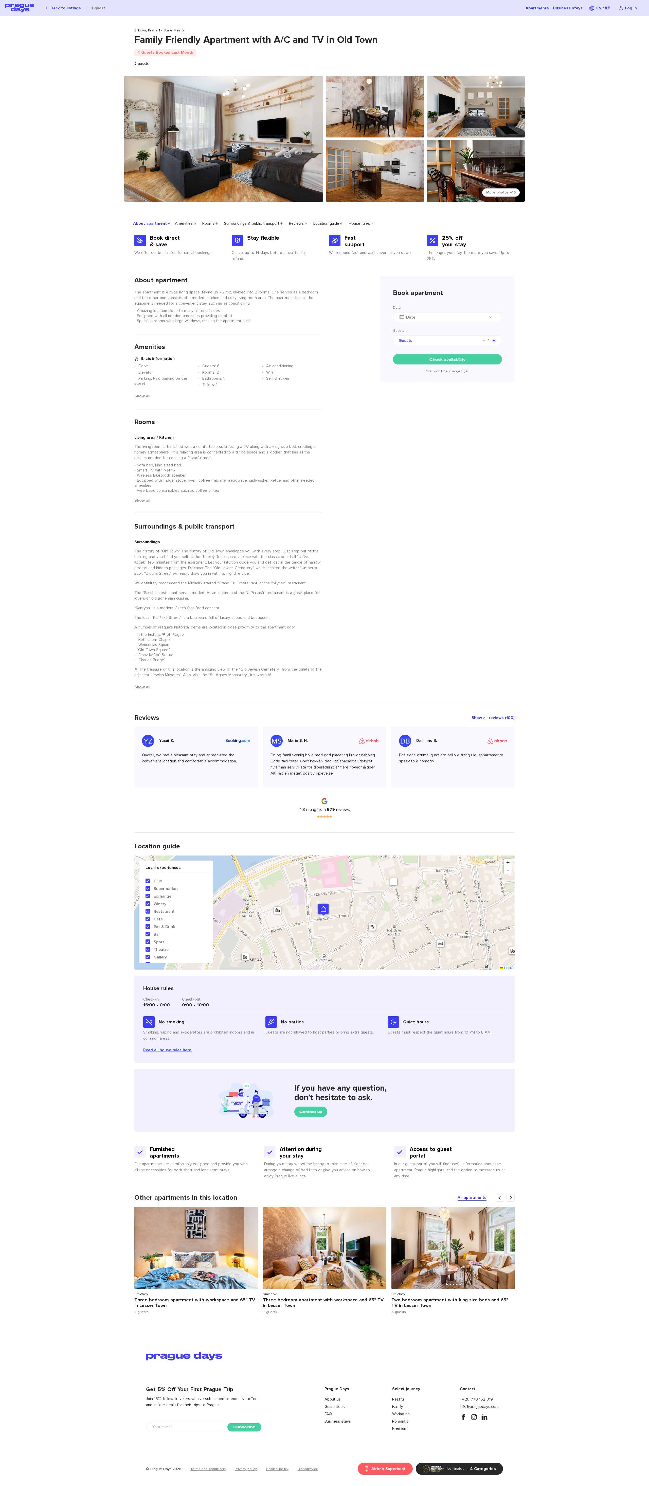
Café (158, 919)
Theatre (161, 950)
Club (158, 881)
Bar (157, 934)
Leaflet (508, 967)
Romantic (400, 1421)
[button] (323, 909)
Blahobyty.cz (308, 1469)
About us (332, 1399)
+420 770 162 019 (476, 1399)
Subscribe (244, 1427)
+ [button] (508, 862)
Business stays (568, 8)
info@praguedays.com (479, 1407)
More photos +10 (501, 192)
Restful (398, 1399)
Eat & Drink (164, 927)
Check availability (447, 359)
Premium (399, 1428)
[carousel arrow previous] (500, 1198)
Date (397, 307)
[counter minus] (484, 341)
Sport (159, 942)
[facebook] (463, 1417)
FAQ (328, 1414)
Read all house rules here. (167, 1050)
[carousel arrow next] (511, 1198)
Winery (160, 904)
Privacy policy (246, 1469)
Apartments (537, 8)
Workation (401, 1414)
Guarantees (334, 1407)
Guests (398, 331)
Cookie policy (277, 1469)
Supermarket (166, 889)
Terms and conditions (208, 1469)
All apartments (472, 1198)
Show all (142, 396)
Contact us (310, 1112)
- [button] (508, 870)
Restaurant (164, 912)
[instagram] (474, 1417)
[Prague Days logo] (19, 8)
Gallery (160, 957)
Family (397, 1407)
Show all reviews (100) (493, 718)
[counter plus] (494, 341)
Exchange (162, 896)
